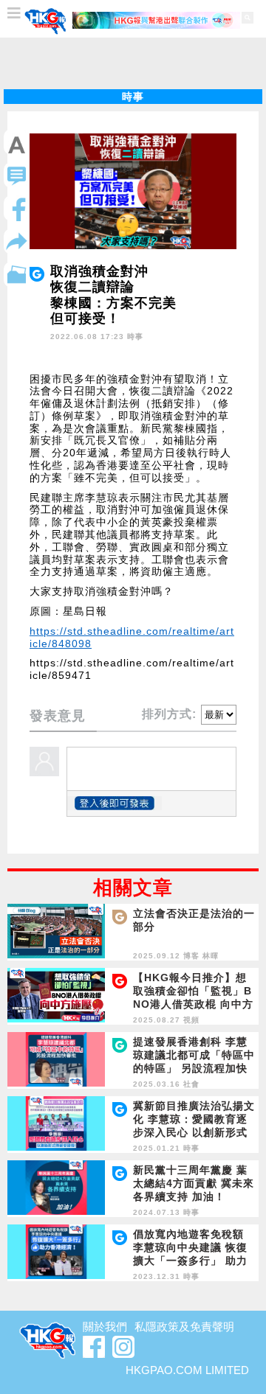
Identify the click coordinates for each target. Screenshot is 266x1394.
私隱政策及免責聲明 (184, 1326)
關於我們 (105, 1326)
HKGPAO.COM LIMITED (187, 1370)
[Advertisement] (133, 63)
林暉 (210, 956)
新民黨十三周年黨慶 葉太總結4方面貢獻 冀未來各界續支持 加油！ (193, 1183)
